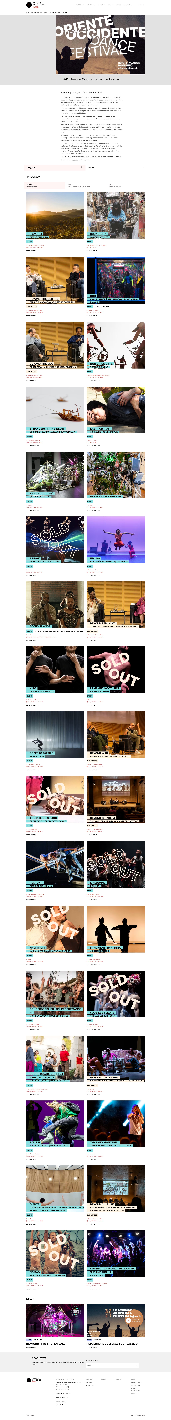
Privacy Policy (136, 1382)
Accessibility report (138, 1415)
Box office (90, 1385)
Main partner (30, 1415)
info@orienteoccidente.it (63, 1393)
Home (27, 12)
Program (89, 1382)
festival (36, 12)
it (139, 5)
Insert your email (92, 1361)
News (119, 5)
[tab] (44, 185)
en (143, 5)
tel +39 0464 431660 (62, 1389)
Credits (134, 1393)
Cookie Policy (136, 1385)
